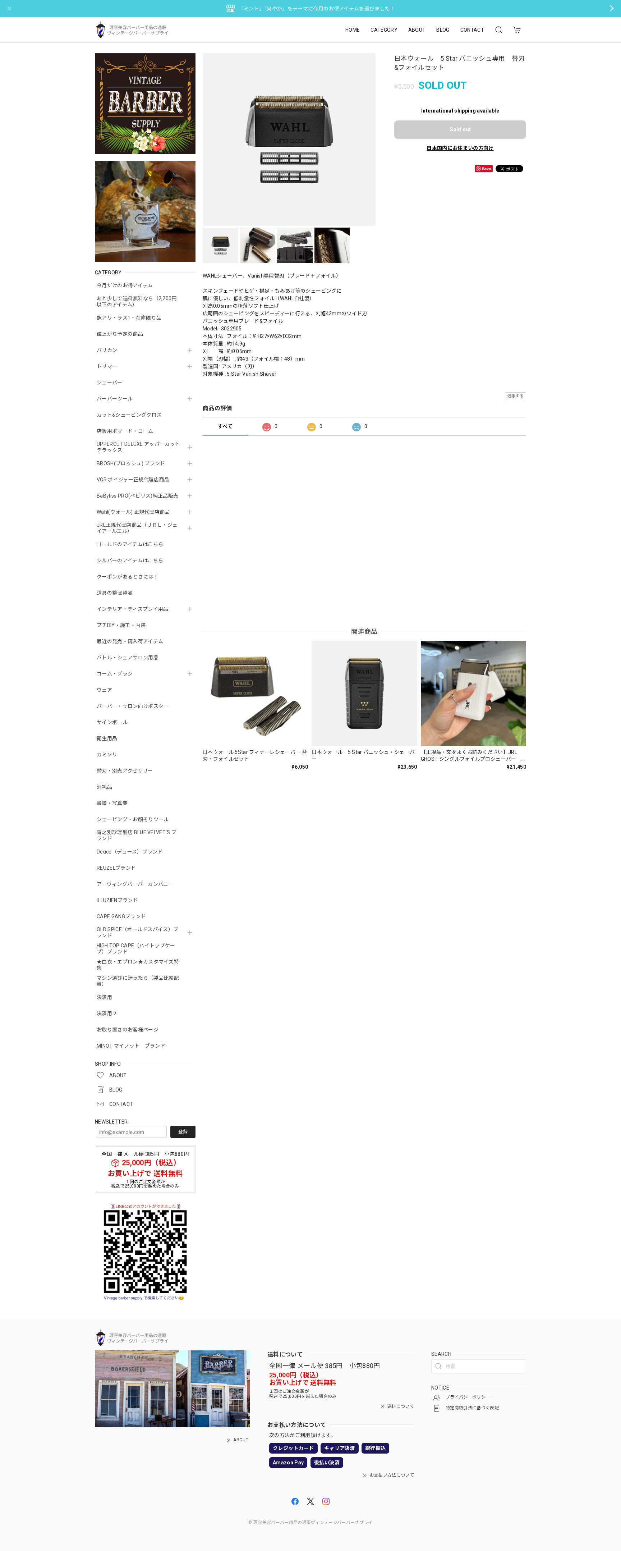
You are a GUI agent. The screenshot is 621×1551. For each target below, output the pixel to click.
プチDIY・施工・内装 (121, 625)
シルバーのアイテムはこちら (130, 560)
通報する (515, 396)
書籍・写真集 (112, 803)
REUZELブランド (116, 868)
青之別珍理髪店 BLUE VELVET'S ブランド (136, 835)
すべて (225, 426)
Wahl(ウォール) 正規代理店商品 (133, 512)
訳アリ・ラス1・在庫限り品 (129, 318)
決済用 (104, 997)
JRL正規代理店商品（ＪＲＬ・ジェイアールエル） (137, 528)
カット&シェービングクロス (129, 415)
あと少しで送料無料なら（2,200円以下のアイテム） (137, 301)
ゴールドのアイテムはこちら (130, 544)
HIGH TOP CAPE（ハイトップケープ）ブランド (136, 949)
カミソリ (107, 755)
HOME (352, 30)
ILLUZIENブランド (117, 900)
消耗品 (104, 787)
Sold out (460, 129)
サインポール (112, 722)
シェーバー (110, 382)
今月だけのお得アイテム (125, 285)
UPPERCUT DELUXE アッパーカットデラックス (138, 447)
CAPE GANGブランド (121, 916)
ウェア (104, 690)
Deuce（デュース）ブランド (130, 852)
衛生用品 (107, 738)
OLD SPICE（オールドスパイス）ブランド (137, 932)
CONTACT (472, 30)
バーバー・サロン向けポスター (133, 706)
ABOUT (417, 30)
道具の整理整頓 (115, 593)
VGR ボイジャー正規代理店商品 (133, 479)
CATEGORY (384, 30)
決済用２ (107, 1013)
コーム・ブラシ (115, 674)
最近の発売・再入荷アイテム (130, 641)
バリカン (107, 350)
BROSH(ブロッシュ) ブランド (131, 463)
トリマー (107, 366)
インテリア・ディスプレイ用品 (132, 609)
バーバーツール (115, 399)
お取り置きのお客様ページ (127, 1030)
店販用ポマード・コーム (125, 431)
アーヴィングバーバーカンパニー (135, 884)
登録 (183, 1131)
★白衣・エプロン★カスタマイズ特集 (138, 965)
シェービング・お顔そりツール (133, 819)
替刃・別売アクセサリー (125, 771)
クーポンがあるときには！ (127, 577)
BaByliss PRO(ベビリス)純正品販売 (137, 496)
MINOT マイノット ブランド (131, 1046)
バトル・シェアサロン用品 (127, 657)
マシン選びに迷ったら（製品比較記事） (138, 981)
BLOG (442, 30)
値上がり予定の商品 (120, 334)
